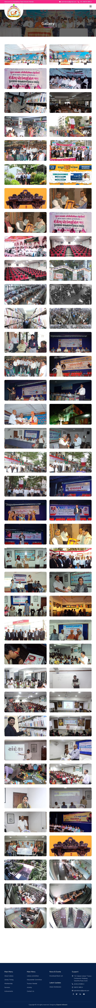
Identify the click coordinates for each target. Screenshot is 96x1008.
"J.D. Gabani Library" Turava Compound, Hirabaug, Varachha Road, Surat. (82, 978)
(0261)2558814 (79, 984)
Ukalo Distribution (55, 987)
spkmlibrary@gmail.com (81, 991)
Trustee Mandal (32, 984)
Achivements (8, 991)
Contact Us (30, 991)
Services (7, 987)
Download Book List (56, 976)
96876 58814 (78, 987)
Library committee (33, 976)
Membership (8, 984)
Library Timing (8, 980)
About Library (8, 976)
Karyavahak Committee (34, 980)
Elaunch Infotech (61, 1005)
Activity (29, 987)
